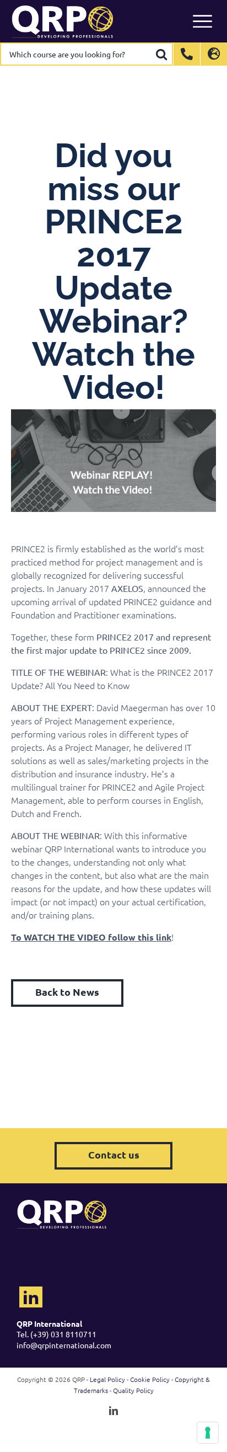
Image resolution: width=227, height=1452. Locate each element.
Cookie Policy (150, 1379)
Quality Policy (133, 1390)
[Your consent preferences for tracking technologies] (207, 1432)
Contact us (113, 1154)
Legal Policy (107, 1379)
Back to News (67, 991)
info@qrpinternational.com (64, 1345)
